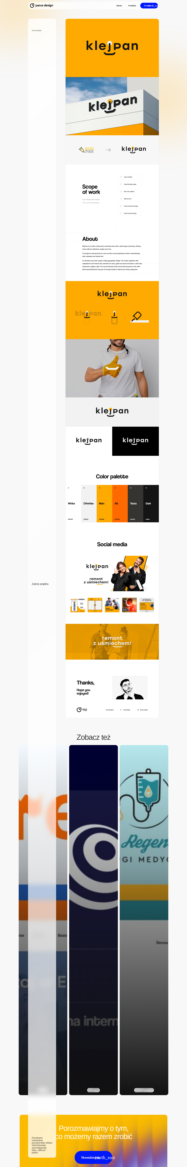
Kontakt (147, 6)
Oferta (119, 6)
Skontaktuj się (90, 1157)
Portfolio (132, 6)
